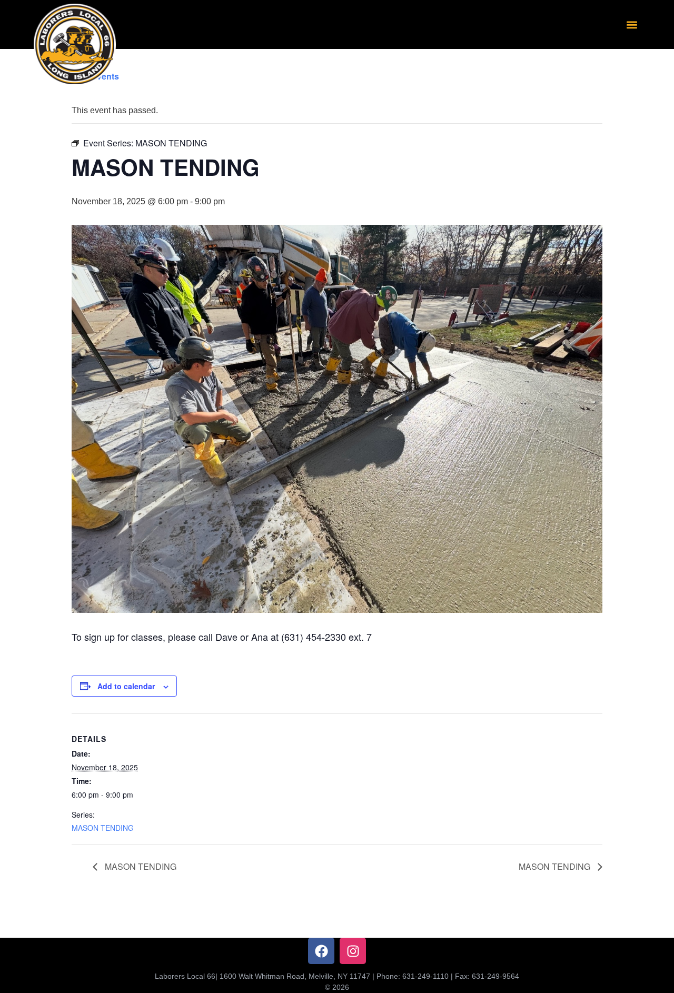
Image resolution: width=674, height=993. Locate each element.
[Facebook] (321, 951)
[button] (631, 24)
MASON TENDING (103, 827)
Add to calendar (126, 686)
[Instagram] (353, 951)
